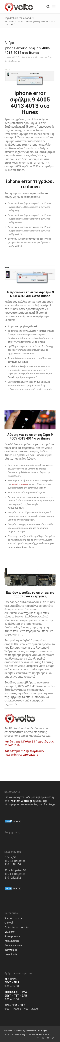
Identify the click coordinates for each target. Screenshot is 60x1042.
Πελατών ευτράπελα (16, 927)
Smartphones (28, 57)
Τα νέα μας (10, 949)
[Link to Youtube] (48, 1037)
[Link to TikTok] (53, 1037)
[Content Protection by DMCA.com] (12, 821)
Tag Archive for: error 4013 (19, 18)
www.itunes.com (20, 484)
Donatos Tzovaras (12, 61)
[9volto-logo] (24, 6)
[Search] (46, 6)
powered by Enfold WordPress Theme (31, 1034)
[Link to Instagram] (43, 1037)
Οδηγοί (8, 922)
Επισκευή (9, 931)
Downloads (10, 954)
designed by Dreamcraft (25, 1030)
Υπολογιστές (12, 940)
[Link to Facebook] (38, 1037)
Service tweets (13, 918)
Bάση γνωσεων (40, 57)
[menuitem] (46, 6)
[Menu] (54, 7)
